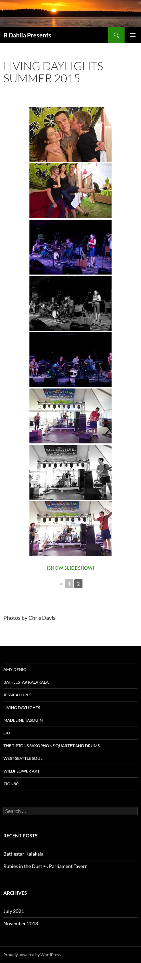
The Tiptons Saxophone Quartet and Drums (51, 745)
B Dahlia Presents (27, 35)
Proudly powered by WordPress (32, 954)
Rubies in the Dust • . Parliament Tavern (45, 866)
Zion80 (10, 783)
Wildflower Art (21, 771)
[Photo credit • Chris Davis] (70, 134)
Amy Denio (15, 669)
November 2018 (20, 923)
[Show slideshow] (70, 568)
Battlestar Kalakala (26, 682)
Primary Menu (133, 35)
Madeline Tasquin (23, 720)
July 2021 (13, 911)
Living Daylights (21, 707)
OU (6, 732)
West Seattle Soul (22, 758)
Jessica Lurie (17, 694)
